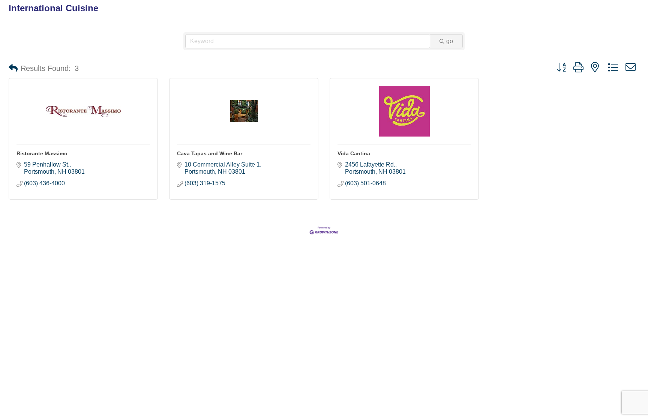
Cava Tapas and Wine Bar (209, 153)
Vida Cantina (354, 153)
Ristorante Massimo (42, 153)
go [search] (449, 41)
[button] (13, 68)
